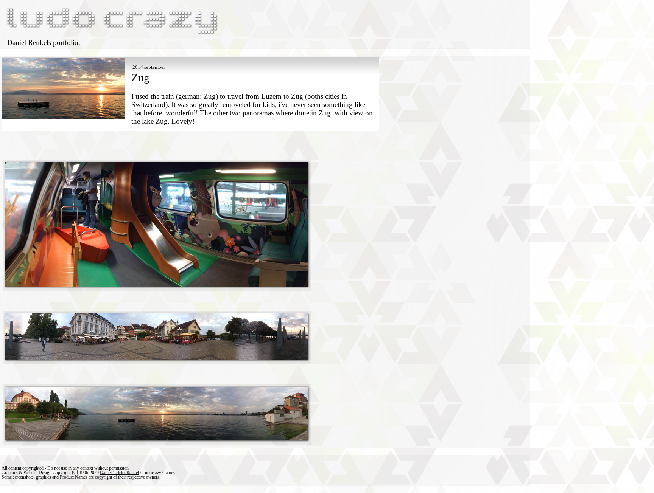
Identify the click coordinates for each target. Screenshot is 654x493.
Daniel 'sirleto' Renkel (119, 472)
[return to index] (111, 34)
